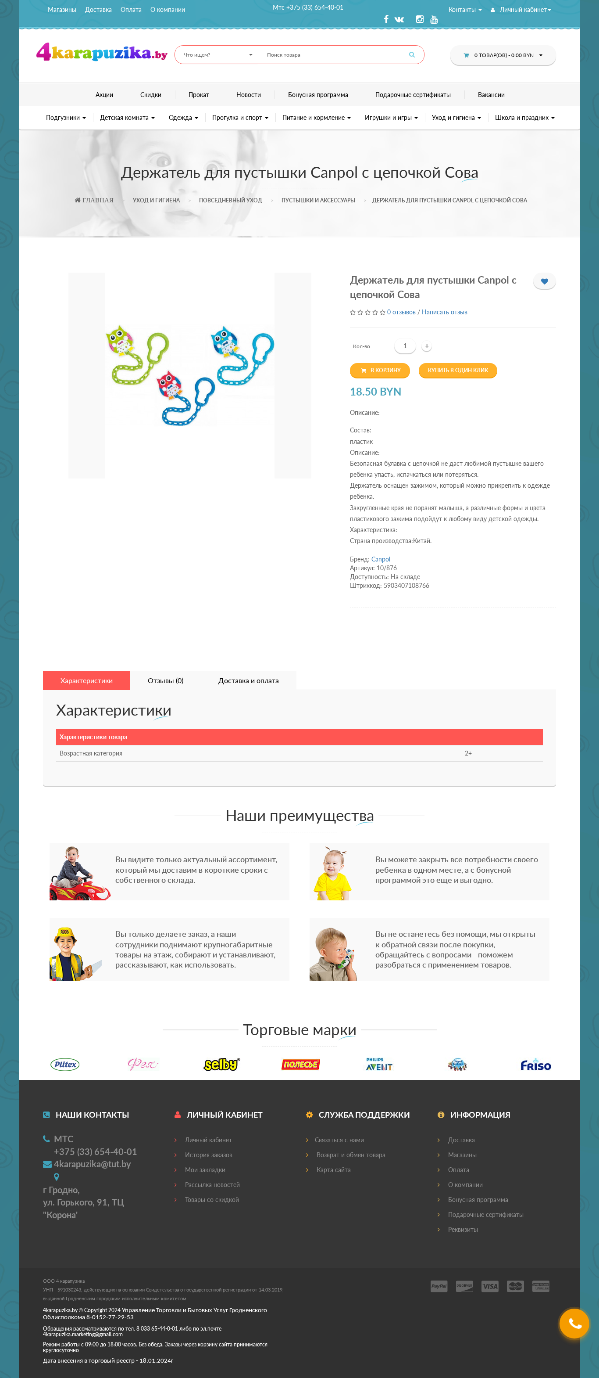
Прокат (199, 94)
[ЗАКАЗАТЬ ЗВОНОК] (575, 1327)
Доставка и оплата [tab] (248, 680)
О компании (167, 9)
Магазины (62, 9)
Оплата (131, 9)
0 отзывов (401, 312)
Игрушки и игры (389, 117)
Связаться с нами (339, 1140)
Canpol (380, 559)
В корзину (386, 370)
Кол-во (361, 346)
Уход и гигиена (454, 117)
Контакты (463, 9)
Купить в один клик (458, 370)
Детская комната (125, 117)
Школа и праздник (522, 117)
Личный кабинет (522, 9)
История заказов (207, 1155)
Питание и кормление (314, 117)
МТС (63, 1138)
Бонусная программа (318, 94)
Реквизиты (462, 1229)
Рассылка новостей (211, 1184)
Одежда (181, 117)
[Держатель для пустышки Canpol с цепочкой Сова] (189, 376)
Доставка (98, 9)
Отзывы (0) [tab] (165, 680)
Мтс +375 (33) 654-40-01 (308, 7)
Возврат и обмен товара (350, 1155)
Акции (104, 94)
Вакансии (491, 94)
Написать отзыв (444, 312)
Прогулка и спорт (238, 117)
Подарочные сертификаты (413, 94)
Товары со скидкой (211, 1199)
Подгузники (64, 117)
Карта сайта (333, 1169)
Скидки (150, 94)
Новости (248, 94)
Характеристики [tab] (87, 680)
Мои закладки (204, 1169)
